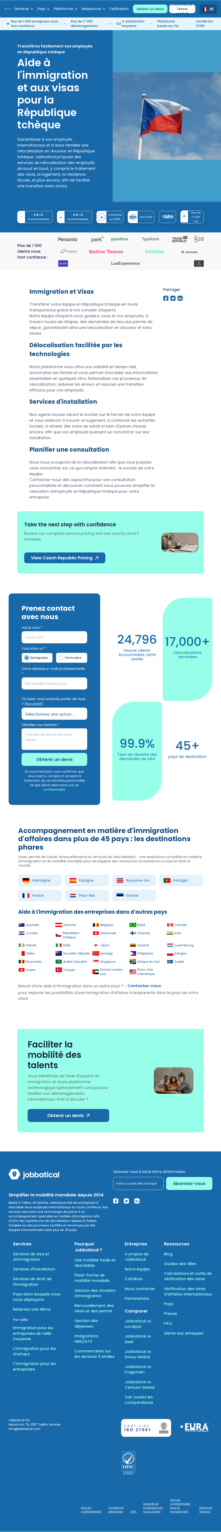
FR (211, 9)
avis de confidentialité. (61, 787)
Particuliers (73, 658)
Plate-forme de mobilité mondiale (91, 1277)
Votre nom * (32, 627)
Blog (168, 1254)
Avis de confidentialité (91, 1510)
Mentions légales (205, 1510)
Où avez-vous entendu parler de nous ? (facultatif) (53, 701)
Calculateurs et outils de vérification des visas (188, 1276)
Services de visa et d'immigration (31, 1256)
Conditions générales (116, 1510)
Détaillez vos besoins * (40, 724)
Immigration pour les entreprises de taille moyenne (33, 1333)
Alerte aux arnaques (183, 1333)
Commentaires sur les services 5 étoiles (94, 1353)
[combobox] (208, 9)
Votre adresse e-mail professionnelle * (53, 671)
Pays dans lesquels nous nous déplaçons (36, 1296)
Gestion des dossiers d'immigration (94, 1293)
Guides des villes (180, 1263)
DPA (133, 1512)
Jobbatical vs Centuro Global (140, 1384)
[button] (24, 9)
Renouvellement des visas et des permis (94, 1308)
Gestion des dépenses (86, 1323)
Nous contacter (140, 1288)
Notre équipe (137, 1269)
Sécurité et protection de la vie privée (153, 1508)
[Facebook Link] (115, 1201)
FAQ (168, 1323)
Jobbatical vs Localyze (138, 1323)
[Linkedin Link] (137, 1201)
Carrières (134, 1278)
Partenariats (137, 1298)
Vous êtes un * (34, 648)
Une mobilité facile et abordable (94, 1262)
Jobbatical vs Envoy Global (138, 1354)
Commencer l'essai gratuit (182, 9)
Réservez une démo (32, 1309)
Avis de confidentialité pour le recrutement (180, 1506)
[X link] (126, 1201)
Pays (168, 1303)
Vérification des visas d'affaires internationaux (188, 1291)
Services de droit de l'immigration (32, 1281)
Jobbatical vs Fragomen (138, 1369)
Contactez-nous (144, 986)
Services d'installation (34, 1269)
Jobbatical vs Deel (138, 1338)
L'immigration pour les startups (34, 1351)
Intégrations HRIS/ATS (86, 1338)
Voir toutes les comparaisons (139, 1399)
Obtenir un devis (150, 9)
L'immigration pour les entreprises (34, 1366)
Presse (170, 1313)
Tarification (119, 8)
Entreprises (39, 658)
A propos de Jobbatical (137, 1256)
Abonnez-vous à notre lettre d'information (149, 1171)
